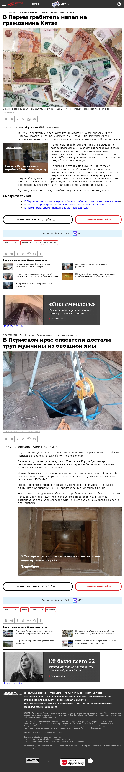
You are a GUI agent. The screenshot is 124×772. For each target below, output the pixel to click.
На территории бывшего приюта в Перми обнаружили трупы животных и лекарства (95, 632)
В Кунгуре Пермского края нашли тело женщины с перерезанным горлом (34, 632)
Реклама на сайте (73, 693)
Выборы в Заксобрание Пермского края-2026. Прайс (48, 704)
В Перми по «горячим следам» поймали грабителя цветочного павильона (71, 201)
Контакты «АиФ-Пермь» (100, 697)
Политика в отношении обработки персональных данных (47, 739)
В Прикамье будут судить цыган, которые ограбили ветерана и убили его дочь (95, 275)
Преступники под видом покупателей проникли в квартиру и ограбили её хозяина (37, 275)
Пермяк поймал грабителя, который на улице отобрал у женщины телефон (37, 265)
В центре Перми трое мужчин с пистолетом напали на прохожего (66, 204)
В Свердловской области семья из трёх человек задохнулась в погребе (60, 558)
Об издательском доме (35, 693)
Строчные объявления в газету (39, 700)
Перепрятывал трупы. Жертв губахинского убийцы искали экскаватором (95, 642)
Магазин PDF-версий (33, 697)
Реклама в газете (93, 693)
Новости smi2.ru (13, 326)
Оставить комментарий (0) (98, 219)
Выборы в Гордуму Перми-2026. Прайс (94, 704)
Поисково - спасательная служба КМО (21, 432)
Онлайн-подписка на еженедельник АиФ (66, 697)
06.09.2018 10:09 (10, 12)
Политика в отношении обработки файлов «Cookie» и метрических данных (54, 741)
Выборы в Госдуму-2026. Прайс (71, 700)
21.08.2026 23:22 (10, 335)
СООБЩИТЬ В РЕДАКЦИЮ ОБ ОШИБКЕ (40, 707)
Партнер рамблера (50, 761)
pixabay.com (9, 112)
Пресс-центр (55, 693)
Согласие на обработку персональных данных (42, 737)
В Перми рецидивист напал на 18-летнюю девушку (56, 207)
